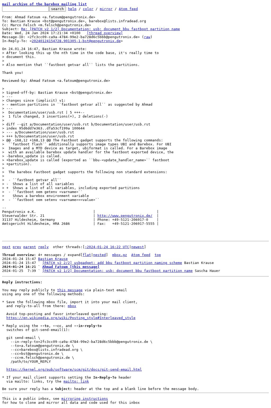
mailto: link (76, 381)
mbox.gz (119, 255)
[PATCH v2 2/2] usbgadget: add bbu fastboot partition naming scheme (112, 263)
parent (29, 247)
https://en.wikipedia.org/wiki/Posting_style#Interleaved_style (71, 318)
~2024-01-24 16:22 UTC (107, 247)
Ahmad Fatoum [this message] (71, 267)
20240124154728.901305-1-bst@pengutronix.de (76, 41)
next (6, 247)
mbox (72, 306)
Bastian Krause (53, 259)
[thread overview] (105, 33)
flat (87, 255)
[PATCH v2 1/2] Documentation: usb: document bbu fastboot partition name (117, 271)
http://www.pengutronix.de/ (124, 216)
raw (147, 37)
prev (17, 247)
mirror (106, 9)
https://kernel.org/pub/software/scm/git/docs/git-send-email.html (74, 369)
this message (70, 290)
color (88, 9)
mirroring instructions (84, 399)
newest (137, 247)
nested (99, 255)
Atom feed (128, 9)
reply (43, 247)
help (72, 9)
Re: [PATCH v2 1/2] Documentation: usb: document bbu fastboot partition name (100, 29)
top (158, 255)
